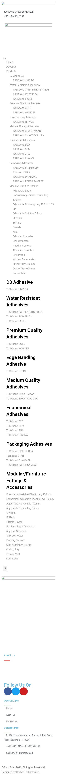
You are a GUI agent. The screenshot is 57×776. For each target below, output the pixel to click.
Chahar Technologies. (28, 772)
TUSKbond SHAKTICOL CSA (28, 135)
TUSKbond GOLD (22, 107)
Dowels (17, 227)
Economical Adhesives (22, 140)
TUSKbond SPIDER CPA (26, 167)
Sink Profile (19, 254)
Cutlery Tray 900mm (24, 268)
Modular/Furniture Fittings (24, 186)
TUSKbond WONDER (24, 112)
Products (11, 71)
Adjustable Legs (22, 190)
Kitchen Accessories (24, 259)
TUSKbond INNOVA (23, 158)
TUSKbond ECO (21, 144)
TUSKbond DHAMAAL (25, 176)
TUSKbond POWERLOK (25, 94)
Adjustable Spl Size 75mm (27, 213)
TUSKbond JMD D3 (23, 80)
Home (9, 62)
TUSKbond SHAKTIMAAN (27, 130)
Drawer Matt (19, 273)
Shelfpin (17, 218)
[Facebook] (8, 691)
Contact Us (12, 558)
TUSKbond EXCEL (22, 98)
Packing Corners (22, 245)
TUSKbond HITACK (23, 121)
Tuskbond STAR (21, 172)
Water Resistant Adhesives (25, 85)
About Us (11, 66)
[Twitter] (16, 691)
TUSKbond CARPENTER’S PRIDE (31, 89)
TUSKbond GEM (21, 149)
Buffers (17, 222)
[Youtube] (24, 691)
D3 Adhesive (17, 75)
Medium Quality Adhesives (24, 126)
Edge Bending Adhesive (23, 117)
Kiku (15, 231)
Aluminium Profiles (23, 250)
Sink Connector (21, 241)
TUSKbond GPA (21, 153)
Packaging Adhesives (22, 163)
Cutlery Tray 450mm (24, 263)
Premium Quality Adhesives (25, 103)
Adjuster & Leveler (23, 236)
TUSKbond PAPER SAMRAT (28, 181)
